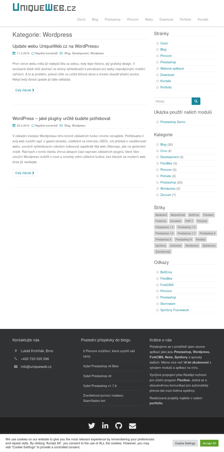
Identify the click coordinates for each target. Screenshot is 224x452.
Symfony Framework (174, 310)
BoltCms (194, 215)
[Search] (196, 101)
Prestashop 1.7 (187, 233)
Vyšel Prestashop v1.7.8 (100, 385)
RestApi (200, 239)
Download (166, 19)
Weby (149, 19)
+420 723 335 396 (35, 358)
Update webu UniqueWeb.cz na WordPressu (55, 46)
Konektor (175, 221)
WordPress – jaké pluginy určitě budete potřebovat (61, 118)
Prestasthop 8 (183, 239)
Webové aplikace (172, 68)
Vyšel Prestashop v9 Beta (101, 366)
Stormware (167, 303)
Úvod (164, 43)
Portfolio (185, 19)
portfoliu (156, 403)
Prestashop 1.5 (187, 227)
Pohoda (165, 176)
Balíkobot (161, 215)
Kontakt (203, 19)
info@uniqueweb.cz (36, 366)
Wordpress (97, 53)
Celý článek (23, 90)
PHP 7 (189, 221)
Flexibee (208, 215)
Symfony (161, 245)
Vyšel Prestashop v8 (97, 376)
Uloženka (175, 245)
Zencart (165, 194)
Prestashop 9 (163, 239)
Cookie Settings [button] (185, 443)
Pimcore (132, 19)
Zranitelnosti (163, 251)
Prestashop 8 (207, 233)
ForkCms (161, 221)
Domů (81, 19)
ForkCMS (166, 284)
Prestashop (113, 19)
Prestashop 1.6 (164, 233)
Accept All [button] (209, 443)
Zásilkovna (209, 245)
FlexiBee (166, 163)
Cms (163, 150)
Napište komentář (46, 53)
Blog (95, 19)
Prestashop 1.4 (164, 227)
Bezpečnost (178, 215)
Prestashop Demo (172, 122)
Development (80, 53)
